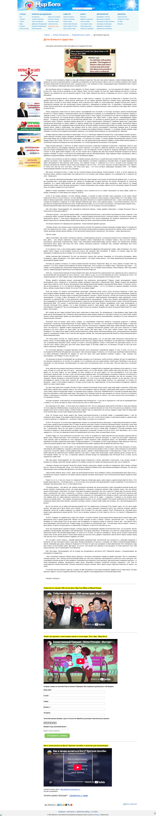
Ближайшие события (103, 17)
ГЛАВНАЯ (61, 812)
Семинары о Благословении (105, 21)
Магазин (120, 24)
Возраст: (47, 707)
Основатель (35, 17)
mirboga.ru (97, 814)
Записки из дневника (86, 28)
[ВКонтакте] (58, 804)
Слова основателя (37, 19)
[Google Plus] (71, 804)
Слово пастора (52, 24)
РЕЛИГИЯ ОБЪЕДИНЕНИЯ (41, 14)
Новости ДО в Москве (70, 24)
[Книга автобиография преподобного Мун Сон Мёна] (29, 154)
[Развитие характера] (29, 142)
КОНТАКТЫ (122, 14)
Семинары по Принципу (104, 24)
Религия (22, 26)
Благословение (36, 28)
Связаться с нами (123, 19)
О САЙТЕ (94, 812)
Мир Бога (83, 17)
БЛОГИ (83, 14)
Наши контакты (122, 17)
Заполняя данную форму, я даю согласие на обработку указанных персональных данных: (77, 718)
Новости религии (68, 17)
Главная (47, 35)
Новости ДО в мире (69, 28)
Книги (50, 28)
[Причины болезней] (29, 130)
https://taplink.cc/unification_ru (70, 789)
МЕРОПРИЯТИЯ (102, 14)
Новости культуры (69, 19)
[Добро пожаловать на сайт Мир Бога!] (29, 80)
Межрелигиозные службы (81, 35)
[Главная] (43, 5)
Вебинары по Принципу (104, 26)
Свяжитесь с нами (78, 795)
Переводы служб (53, 26)
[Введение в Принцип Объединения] (29, 97)
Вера (21, 24)
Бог (21, 17)
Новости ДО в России (70, 26)
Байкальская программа (104, 28)
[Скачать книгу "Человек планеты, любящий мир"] (29, 117)
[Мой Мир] (66, 804)
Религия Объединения (61, 35)
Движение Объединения (39, 24)
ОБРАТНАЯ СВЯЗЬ (83, 812)
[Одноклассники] (63, 804)
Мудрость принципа (86, 19)
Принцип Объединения (39, 26)
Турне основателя (37, 21)
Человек (22, 19)
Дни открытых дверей (103, 19)
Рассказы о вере (53, 21)
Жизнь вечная (24, 28)
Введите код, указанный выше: (55, 726)
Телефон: (47, 713)
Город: (46, 701)
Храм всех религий (54, 17)
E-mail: (46, 696)
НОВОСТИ (67, 14)
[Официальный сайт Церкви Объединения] (29, 167)
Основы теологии (53, 19)
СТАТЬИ (23, 14)
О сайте (120, 21)
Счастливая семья (86, 24)
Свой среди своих (86, 26)
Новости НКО (67, 21)
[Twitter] (61, 804)
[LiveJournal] (69, 804)
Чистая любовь (85, 21)
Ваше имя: (48, 690)
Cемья (22, 21)
